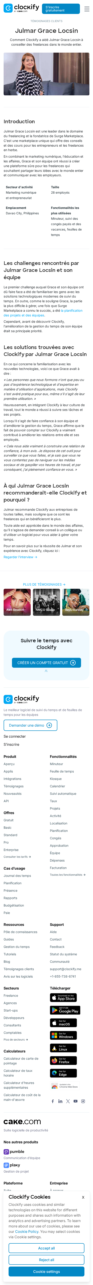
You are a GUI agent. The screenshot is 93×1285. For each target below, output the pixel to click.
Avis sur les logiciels (18, 976)
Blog (7, 961)
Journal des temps (17, 876)
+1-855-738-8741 (63, 976)
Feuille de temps (62, 771)
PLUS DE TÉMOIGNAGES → (44, 584)
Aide (53, 932)
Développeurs (14, 1018)
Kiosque (56, 779)
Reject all (46, 1260)
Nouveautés (12, 793)
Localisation (58, 823)
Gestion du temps (17, 947)
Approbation (59, 845)
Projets (55, 808)
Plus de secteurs (14, 1039)
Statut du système (63, 954)
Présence (10, 890)
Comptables (12, 1032)
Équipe (55, 853)
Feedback (57, 947)
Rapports (10, 898)
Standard (10, 835)
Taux (53, 801)
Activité (55, 816)
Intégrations (12, 779)
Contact (56, 939)
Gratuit (9, 820)
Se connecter (15, 736)
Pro (6, 842)
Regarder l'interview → (20, 557)
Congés (55, 838)
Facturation (58, 868)
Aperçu (9, 764)
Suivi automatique (63, 793)
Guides (9, 939)
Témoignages (13, 786)
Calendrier (57, 786)
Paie (7, 913)
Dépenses (57, 860)
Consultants (12, 1025)
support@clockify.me (65, 969)
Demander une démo (26, 725)
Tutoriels (10, 954)
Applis (8, 771)
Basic (8, 827)
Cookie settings (46, 1271)
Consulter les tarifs (16, 856)
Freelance (11, 995)
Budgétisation (14, 905)
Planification (12, 883)
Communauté (60, 961)
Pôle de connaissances (20, 932)
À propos (56, 1190)
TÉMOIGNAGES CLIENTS (46, 21)
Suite (7, 1190)
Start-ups (11, 1010)
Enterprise (11, 850)
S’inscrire (11, 744)
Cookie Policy (26, 1231)
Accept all (46, 1248)
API (6, 801)
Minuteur (56, 764)
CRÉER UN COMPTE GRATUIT (42, 662)
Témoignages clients (19, 969)
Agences (10, 1003)
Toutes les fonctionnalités (66, 874)
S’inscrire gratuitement (55, 8)
